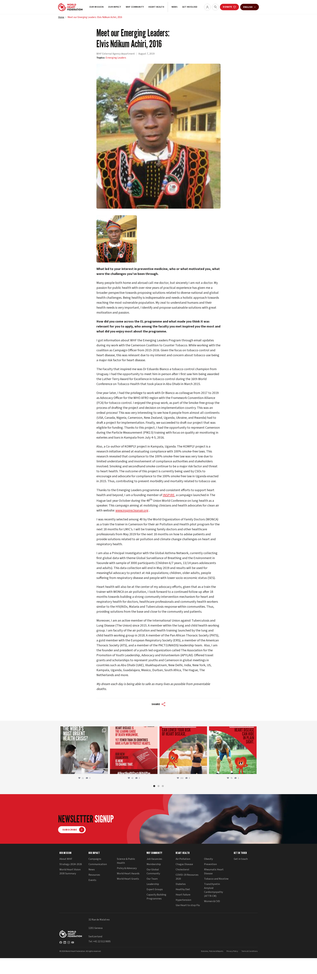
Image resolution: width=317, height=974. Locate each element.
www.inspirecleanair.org (131, 510)
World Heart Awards (128, 873)
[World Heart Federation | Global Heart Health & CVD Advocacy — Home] (70, 7)
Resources (94, 875)
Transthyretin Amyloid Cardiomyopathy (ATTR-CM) (213, 890)
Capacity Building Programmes (156, 896)
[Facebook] (60, 942)
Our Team (152, 879)
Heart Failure (183, 894)
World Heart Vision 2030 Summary (70, 871)
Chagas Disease (184, 864)
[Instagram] (68, 942)
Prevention (210, 864)
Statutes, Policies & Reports (212, 951)
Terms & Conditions (249, 951)
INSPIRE (169, 495)
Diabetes (181, 884)
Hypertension (183, 900)
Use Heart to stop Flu (188, 905)
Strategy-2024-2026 (70, 864)
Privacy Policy (232, 951)
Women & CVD (212, 901)
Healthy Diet (183, 889)
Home (61, 17)
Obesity (208, 859)
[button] (154, 786)
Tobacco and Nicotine (216, 879)
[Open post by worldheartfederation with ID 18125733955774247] (183, 750)
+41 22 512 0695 (102, 941)
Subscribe (69, 830)
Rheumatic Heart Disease (214, 871)
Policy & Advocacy (127, 868)
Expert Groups (155, 889)
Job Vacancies (154, 859)
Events (92, 880)
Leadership (153, 884)
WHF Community (135, 7)
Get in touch (241, 859)
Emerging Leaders (116, 58)
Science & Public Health (126, 861)
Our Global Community (153, 871)
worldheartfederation (84, 729)
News (174, 7)
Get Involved (189, 7)
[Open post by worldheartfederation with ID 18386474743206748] (134, 750)
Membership (154, 864)
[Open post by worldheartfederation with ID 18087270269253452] (233, 750)
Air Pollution (183, 859)
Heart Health (156, 7)
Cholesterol (182, 869)
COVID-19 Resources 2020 (187, 877)
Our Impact (114, 7)
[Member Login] (207, 7)
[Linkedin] (64, 942)
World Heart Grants (128, 879)
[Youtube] (72, 942)
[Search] (215, 7)
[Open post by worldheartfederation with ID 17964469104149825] (84, 750)
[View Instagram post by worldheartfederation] (105, 770)
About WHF (65, 859)
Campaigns (94, 859)
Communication (97, 864)
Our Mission (96, 7)
